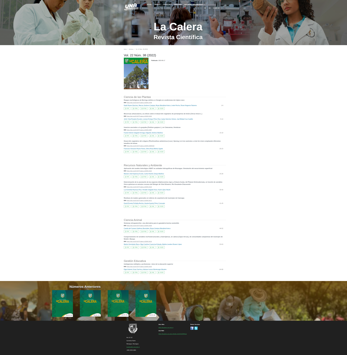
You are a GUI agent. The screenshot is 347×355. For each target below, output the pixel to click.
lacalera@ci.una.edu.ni (133, 347)
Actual (149, 4)
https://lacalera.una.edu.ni (165, 327)
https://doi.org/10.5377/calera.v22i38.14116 (139, 171)
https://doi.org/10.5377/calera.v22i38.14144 (139, 187)
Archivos (157, 4)
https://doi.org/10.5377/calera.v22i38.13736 (139, 102)
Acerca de (167, 4)
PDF (127, 108)
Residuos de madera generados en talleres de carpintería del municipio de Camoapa (154, 198)
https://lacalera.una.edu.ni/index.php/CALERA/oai (172, 334)
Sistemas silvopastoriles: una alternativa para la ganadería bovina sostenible (151, 223)
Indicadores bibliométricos (193, 4)
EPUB (144, 108)
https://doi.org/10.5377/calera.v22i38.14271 (139, 200)
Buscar (216, 8)
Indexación (178, 4)
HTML (136, 108)
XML (152, 108)
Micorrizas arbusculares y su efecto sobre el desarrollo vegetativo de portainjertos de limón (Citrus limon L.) (163, 114)
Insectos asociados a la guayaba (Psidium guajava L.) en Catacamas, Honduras (152, 127)
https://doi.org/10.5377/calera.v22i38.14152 (139, 116)
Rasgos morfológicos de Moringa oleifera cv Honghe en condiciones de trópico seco (154, 100)
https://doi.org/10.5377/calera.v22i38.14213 (139, 241)
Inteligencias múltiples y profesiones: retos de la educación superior (148, 264)
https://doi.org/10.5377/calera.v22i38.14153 (139, 266)
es (205, 8)
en (209, 8)
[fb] (192, 328)
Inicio (125, 49)
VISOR (161, 108)
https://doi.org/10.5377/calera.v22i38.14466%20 (140, 146)
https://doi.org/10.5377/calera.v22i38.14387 (139, 130)
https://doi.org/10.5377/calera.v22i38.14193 (139, 225)
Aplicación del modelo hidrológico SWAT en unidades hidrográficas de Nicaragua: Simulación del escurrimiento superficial (168, 168)
